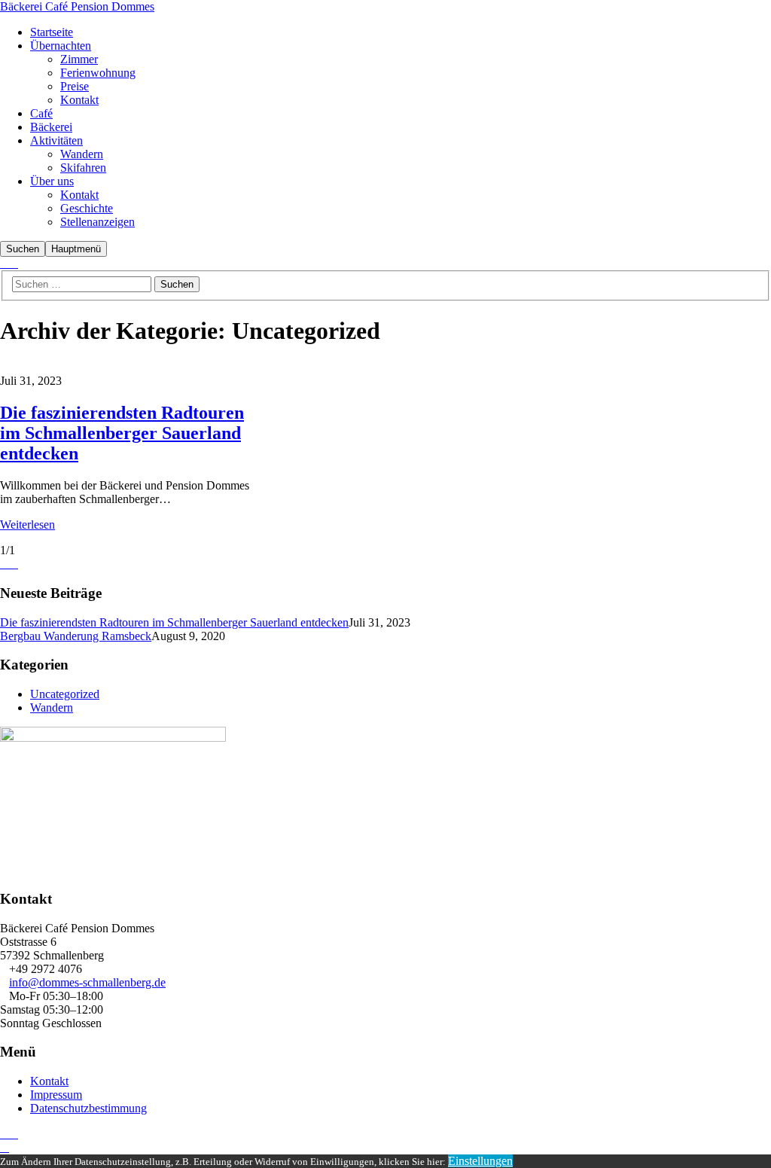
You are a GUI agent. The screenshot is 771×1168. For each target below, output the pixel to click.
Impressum (56, 1094)
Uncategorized (64, 694)
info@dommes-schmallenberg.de (87, 982)
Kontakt (49, 1081)
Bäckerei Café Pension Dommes (77, 6)
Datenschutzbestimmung (88, 1108)
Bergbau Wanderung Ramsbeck (75, 636)
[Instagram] (13, 264)
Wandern (51, 707)
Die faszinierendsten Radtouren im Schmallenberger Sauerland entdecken (122, 433)
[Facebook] (4, 264)
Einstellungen (480, 1160)
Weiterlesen (27, 524)
